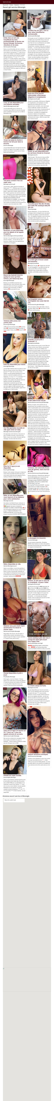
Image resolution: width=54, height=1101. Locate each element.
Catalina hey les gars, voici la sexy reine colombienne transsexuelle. (38, 32)
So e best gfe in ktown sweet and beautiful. (38, 260)
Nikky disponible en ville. (12, 564)
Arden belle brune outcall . (37, 400)
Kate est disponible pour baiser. (15, 364)
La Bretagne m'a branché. (37, 538)
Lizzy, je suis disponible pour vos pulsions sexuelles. (14, 103)
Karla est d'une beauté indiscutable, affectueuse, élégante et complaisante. (37, 95)
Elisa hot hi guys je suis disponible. (12, 467)
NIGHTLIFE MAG (7, 2)
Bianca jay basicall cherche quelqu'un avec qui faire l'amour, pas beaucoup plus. (13, 276)
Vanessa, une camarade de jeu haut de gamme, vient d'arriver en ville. (38, 469)
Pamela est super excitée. (13, 775)
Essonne (16, 4)
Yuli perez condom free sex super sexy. (13, 181)
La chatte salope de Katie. (37, 686)
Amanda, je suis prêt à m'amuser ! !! (35, 340)
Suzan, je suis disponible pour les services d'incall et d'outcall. (39, 152)
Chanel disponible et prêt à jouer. (13, 674)
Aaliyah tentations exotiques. (38, 754)
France (11, 4)
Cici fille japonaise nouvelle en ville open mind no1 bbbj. (14, 429)
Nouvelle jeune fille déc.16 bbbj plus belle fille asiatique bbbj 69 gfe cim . (39, 205)
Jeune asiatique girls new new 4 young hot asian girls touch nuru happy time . (39, 639)
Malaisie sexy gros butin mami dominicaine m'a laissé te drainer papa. (14, 627)
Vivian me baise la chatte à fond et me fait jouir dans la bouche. (13, 141)
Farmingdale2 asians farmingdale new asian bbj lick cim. (38, 301)
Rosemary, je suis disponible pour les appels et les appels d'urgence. (14, 232)
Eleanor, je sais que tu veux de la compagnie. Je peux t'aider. (38, 581)
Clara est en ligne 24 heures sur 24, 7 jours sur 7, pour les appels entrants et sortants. (15, 732)
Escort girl (5, 4)
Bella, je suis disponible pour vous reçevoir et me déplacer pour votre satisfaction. (14, 497)
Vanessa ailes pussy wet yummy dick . (12, 321)
